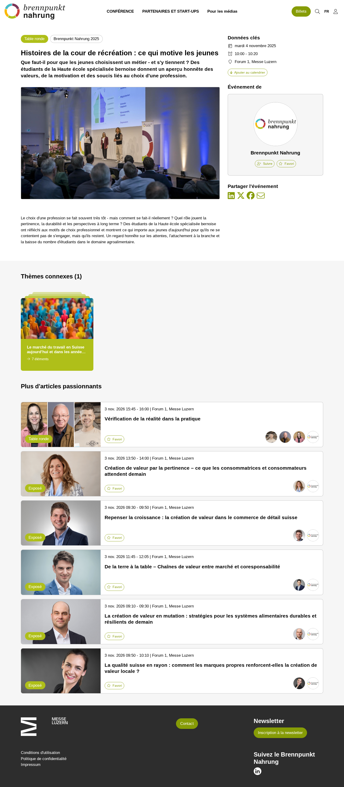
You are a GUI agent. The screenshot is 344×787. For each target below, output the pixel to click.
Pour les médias (222, 11)
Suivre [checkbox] (267, 163)
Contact (187, 723)
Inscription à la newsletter (280, 733)
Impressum (30, 764)
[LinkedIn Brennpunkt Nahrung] (257, 771)
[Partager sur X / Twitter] (241, 195)
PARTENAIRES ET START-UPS (170, 11)
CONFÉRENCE (120, 11)
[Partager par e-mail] (261, 195)
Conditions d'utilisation (40, 752)
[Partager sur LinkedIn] (231, 195)
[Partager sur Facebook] (251, 195)
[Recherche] (317, 11)
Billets (301, 11)
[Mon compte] (335, 11)
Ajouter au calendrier (249, 72)
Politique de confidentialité (43, 759)
